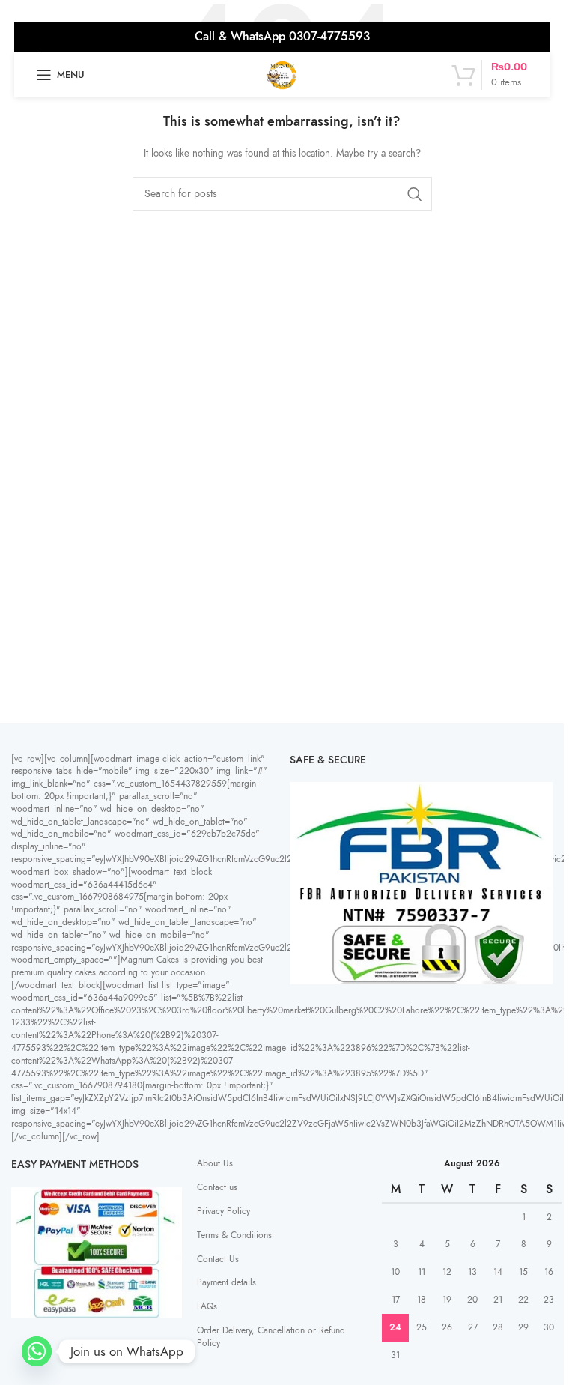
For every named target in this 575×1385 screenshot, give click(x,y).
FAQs (207, 1306)
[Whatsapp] (37, 1351)
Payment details (226, 1282)
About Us (215, 1163)
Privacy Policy (223, 1211)
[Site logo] (282, 74)
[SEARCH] (415, 194)
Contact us (217, 1187)
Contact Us (218, 1259)
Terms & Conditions (234, 1235)
